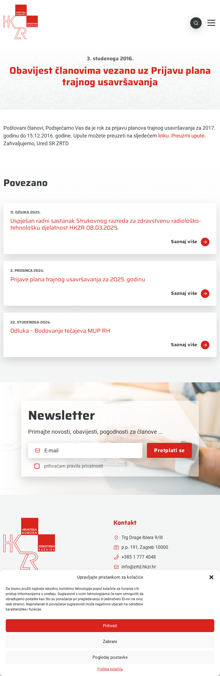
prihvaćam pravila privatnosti (73, 466)
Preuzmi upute (188, 136)
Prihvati (110, 625)
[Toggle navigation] (211, 23)
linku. (164, 136)
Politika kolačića (110, 669)
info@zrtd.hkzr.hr (138, 567)
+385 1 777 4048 (138, 557)
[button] (211, 577)
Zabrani (110, 641)
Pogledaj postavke (110, 657)
